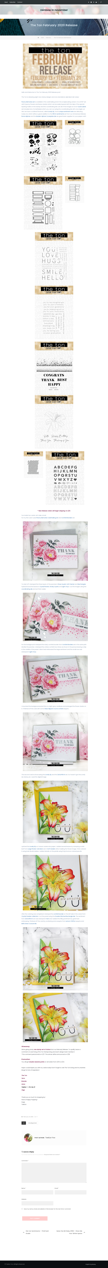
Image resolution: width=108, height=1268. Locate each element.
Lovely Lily (51, 111)
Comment (25, 1161)
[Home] (38, 37)
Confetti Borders (67, 518)
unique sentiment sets (66, 111)
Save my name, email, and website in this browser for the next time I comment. (47, 1209)
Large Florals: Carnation (35, 849)
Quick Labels (82, 107)
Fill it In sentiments (58, 114)
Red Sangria (82, 584)
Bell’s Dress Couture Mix (29, 924)
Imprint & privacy (91, 1264)
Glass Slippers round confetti (53, 709)
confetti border (58, 914)
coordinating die (27, 589)
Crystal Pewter (44, 587)
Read (6, 2)
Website (24, 1199)
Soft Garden (51, 849)
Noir (47, 919)
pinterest (94, 2)
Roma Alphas (26, 116)
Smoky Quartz (54, 587)
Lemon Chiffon (70, 921)
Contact (19, 2)
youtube (96, 2)
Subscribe (12, 2)
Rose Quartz (62, 584)
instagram (91, 2)
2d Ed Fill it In (61, 775)
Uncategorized (32, 1123)
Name (24, 1188)
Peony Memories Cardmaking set (47, 518)
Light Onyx (65, 587)
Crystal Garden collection (30, 916)
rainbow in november (54, 10)
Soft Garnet (70, 584)
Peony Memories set (28, 102)
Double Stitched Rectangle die (65, 916)
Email (57, 1188)
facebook (89, 2)
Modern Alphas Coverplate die (46, 116)
